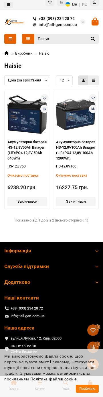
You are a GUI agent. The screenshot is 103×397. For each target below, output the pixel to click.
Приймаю (87, 389)
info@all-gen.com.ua (58, 24)
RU (84, 4)
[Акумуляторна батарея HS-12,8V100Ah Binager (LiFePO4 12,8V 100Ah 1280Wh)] (76, 114)
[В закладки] (44, 98)
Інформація (17, 251)
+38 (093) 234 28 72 (57, 18)
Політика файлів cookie (53, 379)
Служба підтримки (26, 266)
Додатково (17, 282)
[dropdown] (8, 5)
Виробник (23, 53)
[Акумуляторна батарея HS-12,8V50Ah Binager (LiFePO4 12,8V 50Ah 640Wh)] (27, 114)
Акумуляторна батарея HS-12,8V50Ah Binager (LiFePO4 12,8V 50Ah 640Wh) (27, 150)
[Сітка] (83, 80)
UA (74, 4)
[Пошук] (92, 38)
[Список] (93, 80)
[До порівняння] (44, 109)
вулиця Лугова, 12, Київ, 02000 (36, 338)
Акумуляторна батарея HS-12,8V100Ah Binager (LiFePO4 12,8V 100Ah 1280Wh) (75, 150)
